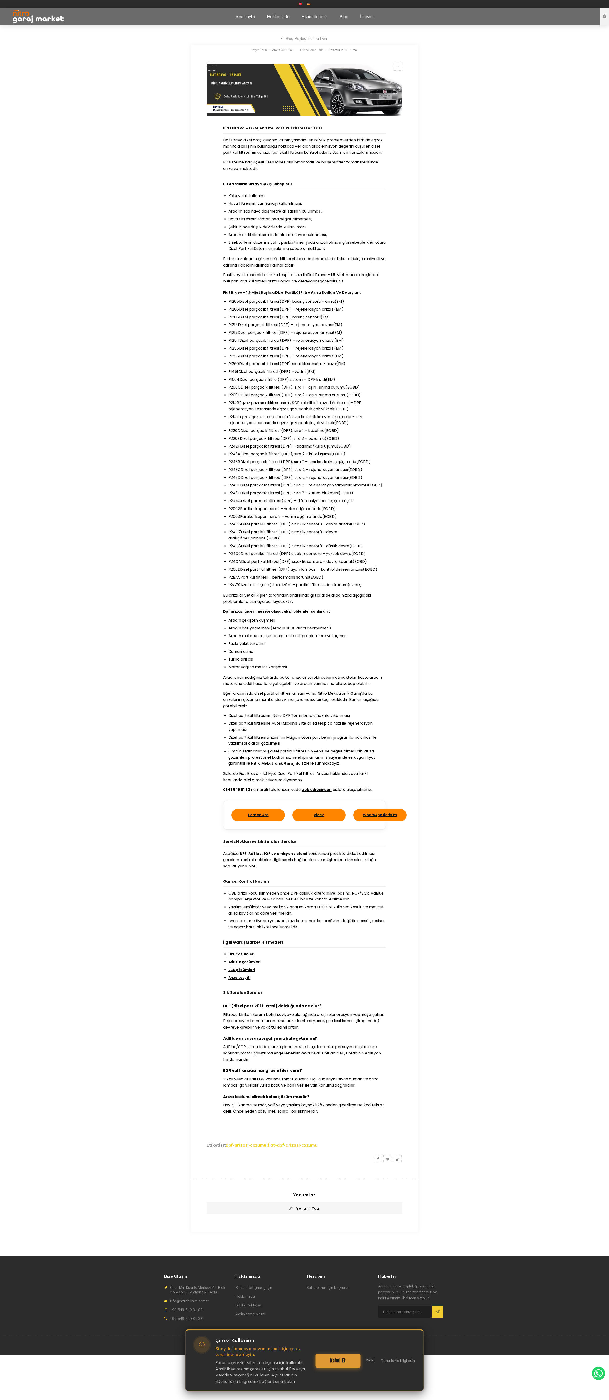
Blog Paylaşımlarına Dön (306, 38)
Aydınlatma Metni (250, 1314)
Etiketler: (216, 1145)
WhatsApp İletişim (380, 814)
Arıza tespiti (239, 977)
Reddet (370, 1360)
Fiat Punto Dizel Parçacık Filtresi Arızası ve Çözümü (211, 66)
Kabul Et (338, 1361)
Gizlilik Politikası (248, 1305)
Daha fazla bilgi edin (398, 1360)
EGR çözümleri (241, 969)
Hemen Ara (258, 814)
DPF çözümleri (241, 954)
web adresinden (317, 789)
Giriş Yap (608, 12)
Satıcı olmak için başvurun (328, 1287)
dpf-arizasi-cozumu (246, 1145)
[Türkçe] (300, 4)
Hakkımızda (245, 1296)
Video (319, 814)
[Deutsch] (308, 4)
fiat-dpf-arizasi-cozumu (293, 1145)
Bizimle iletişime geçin (253, 1287)
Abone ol (437, 1312)
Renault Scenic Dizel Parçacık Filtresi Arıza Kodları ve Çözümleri (397, 66)
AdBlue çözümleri (244, 962)
